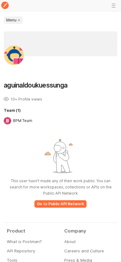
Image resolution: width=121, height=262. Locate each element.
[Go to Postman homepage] (5, 6)
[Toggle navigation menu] (113, 5)
